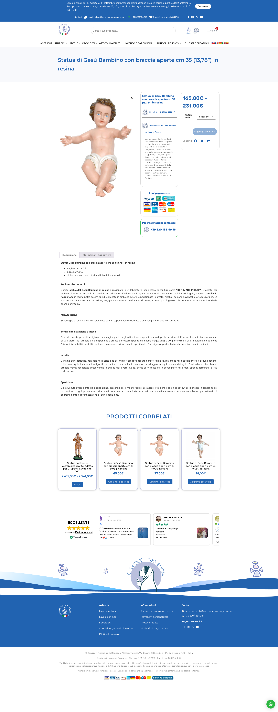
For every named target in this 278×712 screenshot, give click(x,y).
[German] (220, 43)
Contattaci (203, 6)
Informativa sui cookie (179, 671)
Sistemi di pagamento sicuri (156, 611)
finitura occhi (188, 116)
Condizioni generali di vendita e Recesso (97, 671)
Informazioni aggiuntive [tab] (96, 255)
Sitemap (196, 671)
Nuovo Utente (187, 34)
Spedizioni (105, 622)
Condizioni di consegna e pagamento (135, 671)
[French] (216, 43)
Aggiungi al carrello (204, 131)
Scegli (77, 484)
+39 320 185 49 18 (163, 229)
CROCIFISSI (88, 43)
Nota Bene (154, 132)
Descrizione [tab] (69, 255)
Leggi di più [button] (168, 541)
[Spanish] (227, 43)
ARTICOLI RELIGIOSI (168, 43)
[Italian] (223, 43)
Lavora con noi (107, 616)
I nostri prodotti (149, 622)
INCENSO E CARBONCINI (138, 43)
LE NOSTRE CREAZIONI (196, 43)
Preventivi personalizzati (154, 616)
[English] (213, 43)
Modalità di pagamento (154, 628)
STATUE (74, 43)
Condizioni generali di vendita (116, 628)
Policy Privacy (161, 671)
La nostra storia (108, 611)
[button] (132, 98)
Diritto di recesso (109, 634)
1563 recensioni (84, 532)
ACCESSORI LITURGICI (52, 43)
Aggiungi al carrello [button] (118, 481)
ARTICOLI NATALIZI (109, 43)
